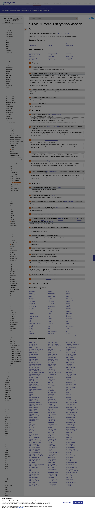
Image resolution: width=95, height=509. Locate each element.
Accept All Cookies (77, 502)
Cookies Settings (67, 502)
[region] (47, 502)
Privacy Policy (20, 507)
